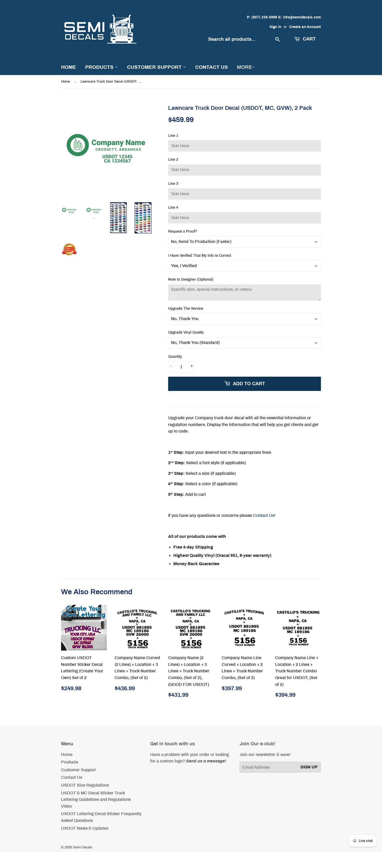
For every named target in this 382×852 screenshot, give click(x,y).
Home (68, 67)
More (244, 67)
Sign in (275, 27)
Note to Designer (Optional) (190, 279)
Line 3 (173, 184)
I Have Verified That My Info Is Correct (199, 256)
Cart (308, 39)
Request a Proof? (182, 231)
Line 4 (173, 207)
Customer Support (155, 67)
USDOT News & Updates (84, 828)
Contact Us (211, 67)
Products (100, 67)
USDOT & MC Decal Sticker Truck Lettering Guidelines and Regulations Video (96, 799)
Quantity (175, 357)
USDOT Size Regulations (85, 785)
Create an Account (305, 27)
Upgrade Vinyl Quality (186, 332)
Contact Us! (264, 515)
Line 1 (173, 136)
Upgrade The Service (185, 308)
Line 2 (173, 159)
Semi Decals (82, 847)
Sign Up (309, 767)
